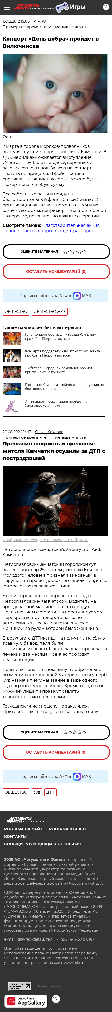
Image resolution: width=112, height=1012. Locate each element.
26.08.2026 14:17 (17, 431)
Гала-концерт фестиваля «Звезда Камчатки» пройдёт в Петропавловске (61, 336)
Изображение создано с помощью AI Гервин (45, 540)
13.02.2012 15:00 (16, 21)
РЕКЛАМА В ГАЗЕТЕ (68, 829)
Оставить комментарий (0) (56, 271)
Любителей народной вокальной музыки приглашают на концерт (58, 370)
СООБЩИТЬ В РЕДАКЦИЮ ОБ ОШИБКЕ (43, 843)
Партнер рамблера (49, 986)
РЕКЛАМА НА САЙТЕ (24, 829)
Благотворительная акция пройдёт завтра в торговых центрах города (51, 228)
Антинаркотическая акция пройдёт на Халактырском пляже (56, 403)
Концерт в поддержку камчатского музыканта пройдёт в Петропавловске (62, 353)
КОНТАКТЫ (15, 836)
